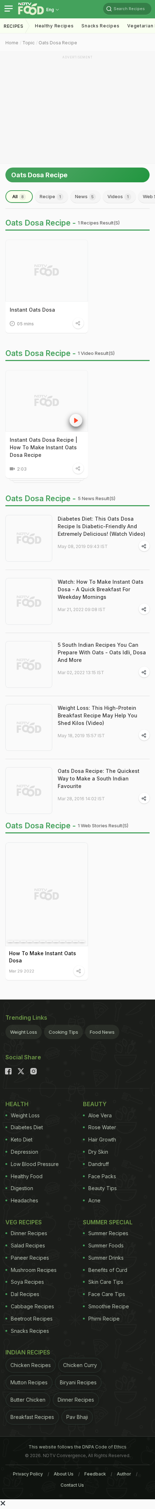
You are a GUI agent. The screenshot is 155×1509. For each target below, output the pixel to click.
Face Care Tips (106, 1294)
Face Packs (102, 1176)
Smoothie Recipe (108, 1306)
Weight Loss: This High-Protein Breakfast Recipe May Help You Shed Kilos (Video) (97, 715)
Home (11, 42)
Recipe (50, 196)
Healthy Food (27, 1176)
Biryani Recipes (78, 1382)
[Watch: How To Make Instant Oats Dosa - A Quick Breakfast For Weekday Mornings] (28, 601)
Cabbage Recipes (32, 1306)
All (18, 196)
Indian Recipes (27, 1352)
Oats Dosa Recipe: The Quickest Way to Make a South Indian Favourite (99, 778)
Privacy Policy (28, 1474)
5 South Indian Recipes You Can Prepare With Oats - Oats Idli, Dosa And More (102, 652)
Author (124, 1474)
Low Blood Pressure (35, 1164)
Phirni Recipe (104, 1319)
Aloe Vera (100, 1115)
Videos (118, 196)
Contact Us (72, 1485)
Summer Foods (106, 1245)
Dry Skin (98, 1152)
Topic (28, 42)
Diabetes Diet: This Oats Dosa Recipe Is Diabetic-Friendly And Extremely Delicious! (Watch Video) (101, 526)
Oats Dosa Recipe (58, 42)
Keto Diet (21, 1139)
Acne (94, 1200)
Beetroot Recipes (32, 1319)
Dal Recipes (25, 1294)
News (84, 196)
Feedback (95, 1474)
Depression (24, 1152)
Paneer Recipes (30, 1258)
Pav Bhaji (77, 1417)
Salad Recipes (28, 1245)
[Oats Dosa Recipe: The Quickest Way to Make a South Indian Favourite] (28, 790)
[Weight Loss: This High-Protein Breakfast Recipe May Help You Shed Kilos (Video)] (28, 727)
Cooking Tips (63, 1032)
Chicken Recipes (30, 1365)
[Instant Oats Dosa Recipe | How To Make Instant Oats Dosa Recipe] (46, 401)
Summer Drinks (106, 1258)
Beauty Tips (102, 1188)
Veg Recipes (23, 1222)
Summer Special (108, 1222)
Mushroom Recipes (34, 1270)
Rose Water (102, 1127)
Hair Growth (102, 1139)
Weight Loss (23, 1032)
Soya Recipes (27, 1282)
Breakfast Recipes (32, 1417)
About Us (64, 1474)
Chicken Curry (80, 1365)
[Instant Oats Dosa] (46, 271)
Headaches (24, 1200)
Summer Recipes (108, 1233)
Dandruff (98, 1164)
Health (16, 1104)
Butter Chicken (27, 1400)
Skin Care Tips (105, 1282)
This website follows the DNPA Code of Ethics (77, 1447)
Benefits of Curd (107, 1270)
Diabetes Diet (27, 1127)
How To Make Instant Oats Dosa (42, 956)
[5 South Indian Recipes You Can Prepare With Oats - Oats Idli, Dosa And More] (28, 664)
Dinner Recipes (29, 1233)
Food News (102, 1032)
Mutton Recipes (29, 1382)
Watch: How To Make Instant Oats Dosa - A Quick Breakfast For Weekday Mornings (100, 589)
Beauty (95, 1104)
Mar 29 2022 (21, 971)
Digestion (22, 1188)
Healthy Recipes (54, 25)
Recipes (13, 26)
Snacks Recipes (100, 25)
